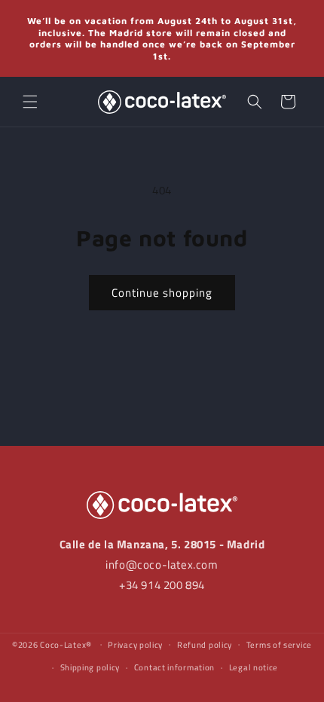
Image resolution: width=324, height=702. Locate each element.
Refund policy (204, 645)
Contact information (174, 667)
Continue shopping (162, 292)
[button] (30, 101)
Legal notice (253, 667)
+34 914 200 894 (162, 585)
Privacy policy (135, 645)
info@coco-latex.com (161, 564)
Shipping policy (90, 667)
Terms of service (279, 645)
